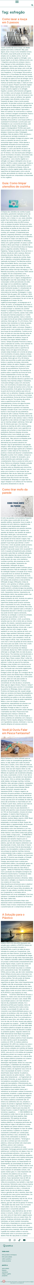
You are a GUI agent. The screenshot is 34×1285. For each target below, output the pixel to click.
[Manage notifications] (3, 1281)
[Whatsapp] (14, 1240)
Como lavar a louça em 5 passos (14, 20)
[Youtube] (24, 1240)
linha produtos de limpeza (9, 1255)
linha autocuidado (7, 1257)
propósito (4, 1275)
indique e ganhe (6, 1274)
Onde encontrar (6, 1261)
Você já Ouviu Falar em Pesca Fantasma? (16, 731)
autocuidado (5, 1268)
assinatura (5, 1272)
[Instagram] (10, 1240)
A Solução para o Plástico (13, 916)
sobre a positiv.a (6, 1259)
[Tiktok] (19, 1240)
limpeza (4, 1270)
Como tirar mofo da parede (15, 491)
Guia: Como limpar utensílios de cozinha (16, 185)
